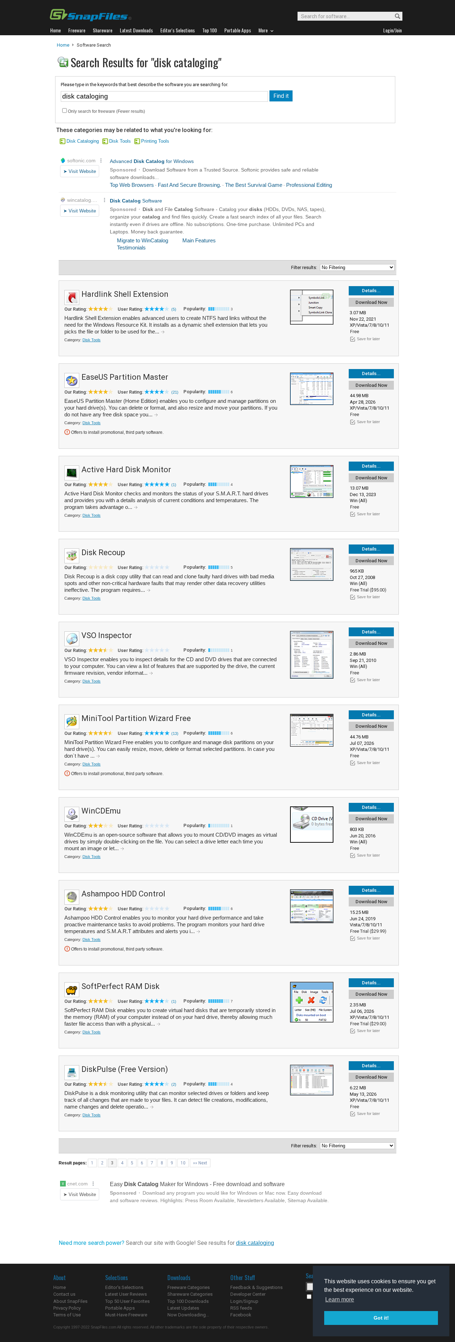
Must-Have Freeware (126, 1314)
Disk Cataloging (82, 141)
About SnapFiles (70, 1301)
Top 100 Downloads (188, 1301)
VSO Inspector (106, 635)
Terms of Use (67, 1314)
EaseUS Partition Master (124, 377)
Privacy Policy (67, 1308)
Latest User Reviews (126, 1294)
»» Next (200, 1163)
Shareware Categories (190, 1294)
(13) (174, 733)
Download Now (371, 302)
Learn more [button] (339, 1299)
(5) (173, 309)
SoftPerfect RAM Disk (120, 986)
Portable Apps (120, 1308)
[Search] (394, 16)
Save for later (368, 339)
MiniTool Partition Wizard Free (136, 718)
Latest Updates (183, 1308)
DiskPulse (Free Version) (124, 1069)
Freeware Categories (188, 1287)
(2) (173, 1084)
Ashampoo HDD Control (123, 893)
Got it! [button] (381, 1318)
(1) (173, 485)
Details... (371, 290)
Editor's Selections (124, 1287)
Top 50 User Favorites (127, 1301)
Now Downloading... (188, 1314)
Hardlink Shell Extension (124, 294)
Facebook (240, 1314)
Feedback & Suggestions (256, 1287)
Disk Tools (120, 141)
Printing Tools (155, 141)
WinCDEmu (101, 810)
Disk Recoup (103, 552)
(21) (174, 392)
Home (63, 45)
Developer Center (248, 1294)
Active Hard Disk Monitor (126, 469)
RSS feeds (241, 1308)
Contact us (64, 1294)
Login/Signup (244, 1301)
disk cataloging (255, 1243)
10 (183, 1163)
